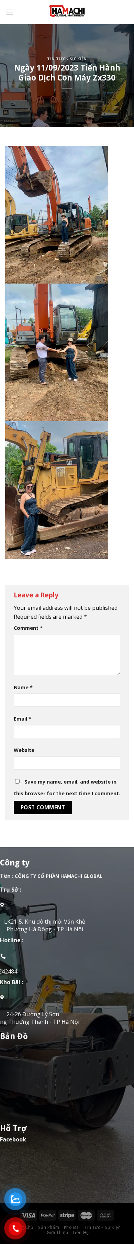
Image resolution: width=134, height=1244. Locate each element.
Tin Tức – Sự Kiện (103, 1227)
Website (24, 750)
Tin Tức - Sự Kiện (67, 58)
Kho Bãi (72, 1227)
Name (23, 687)
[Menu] (9, 11)
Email (22, 718)
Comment (28, 628)
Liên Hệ (81, 1232)
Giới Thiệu (57, 1232)
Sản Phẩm (48, 1227)
